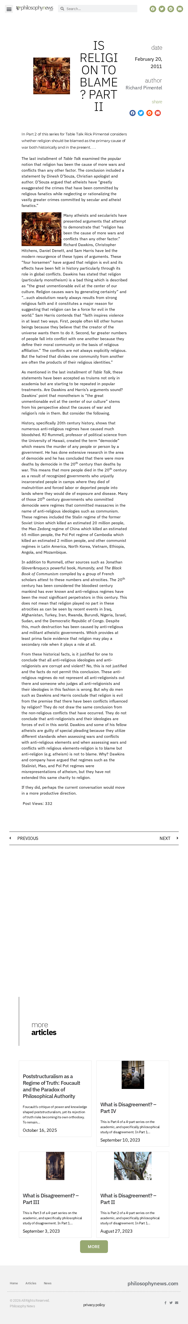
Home (14, 1283)
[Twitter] (171, 1302)
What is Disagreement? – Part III (51, 1198)
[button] (9, 9)
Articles (30, 1283)
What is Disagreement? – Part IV (128, 1107)
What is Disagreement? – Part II (128, 1198)
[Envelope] (176, 1302)
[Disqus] (93, 911)
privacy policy (94, 1304)
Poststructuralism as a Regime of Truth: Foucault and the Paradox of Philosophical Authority (51, 1086)
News (47, 1283)
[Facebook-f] (165, 1302)
